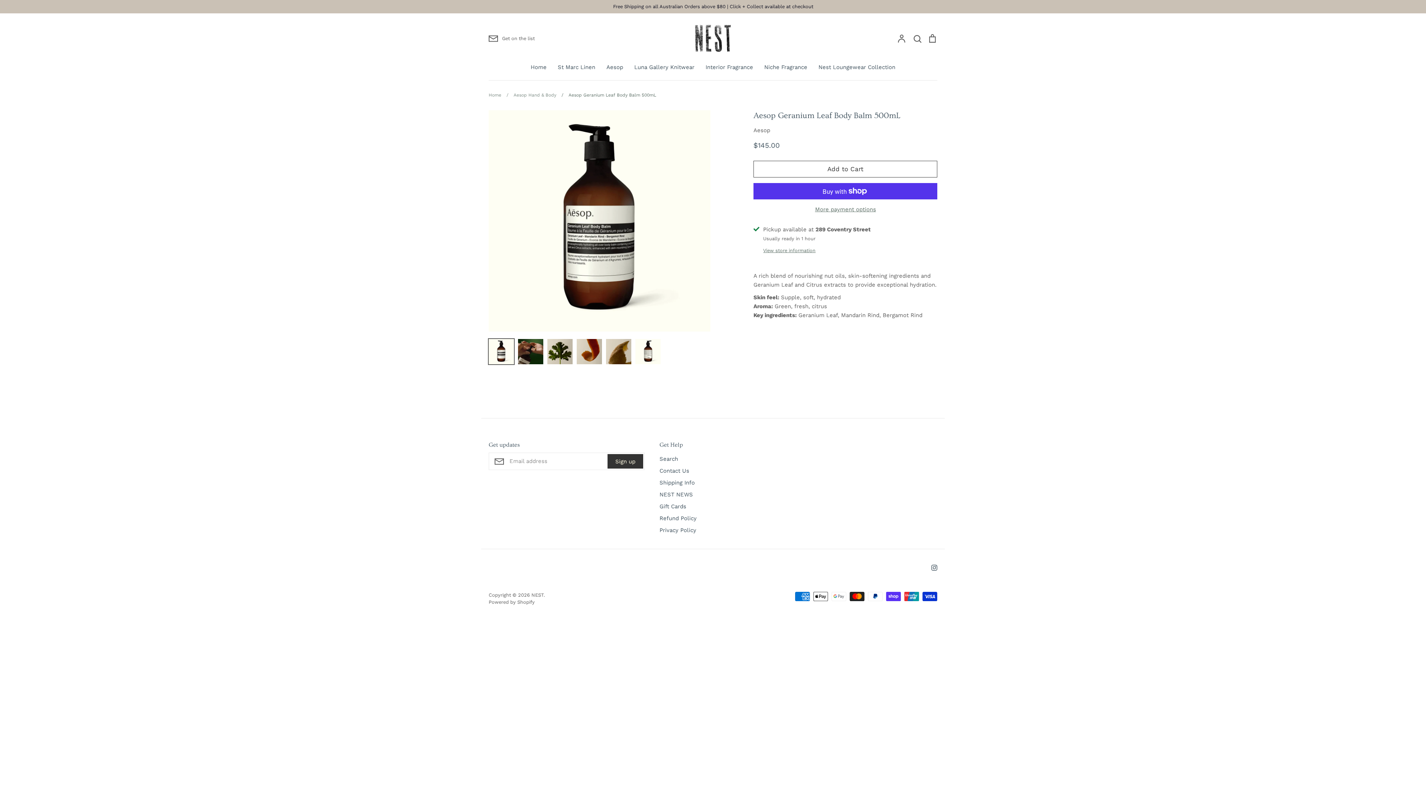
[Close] (796, 290)
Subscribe (763, 469)
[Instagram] (713, 498)
